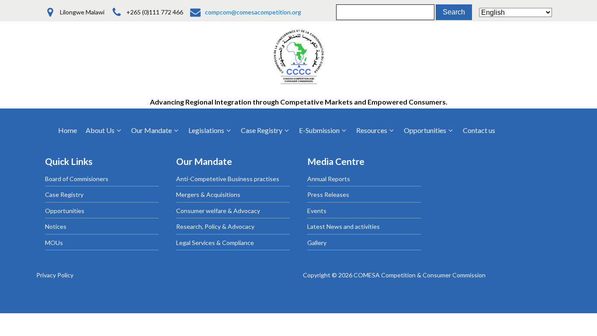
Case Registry (64, 194)
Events (316, 210)
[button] (104, 130)
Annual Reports (328, 178)
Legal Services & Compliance (215, 242)
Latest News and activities (343, 226)
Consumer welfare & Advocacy (218, 210)
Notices (55, 226)
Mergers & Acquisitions (208, 194)
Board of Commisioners (76, 178)
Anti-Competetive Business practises (227, 178)
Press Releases (328, 194)
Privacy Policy (54, 275)
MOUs (54, 242)
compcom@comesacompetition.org (253, 12)
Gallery (316, 242)
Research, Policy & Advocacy (215, 226)
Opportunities (64, 210)
